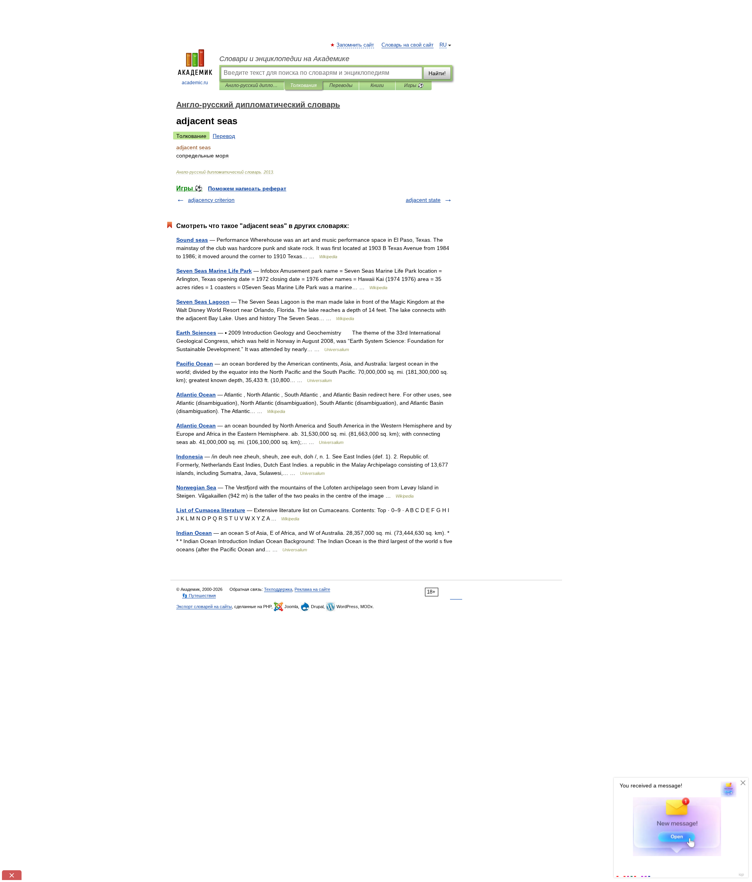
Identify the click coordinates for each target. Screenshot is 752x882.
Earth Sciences (196, 333)
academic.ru (195, 82)
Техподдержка (278, 589)
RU (442, 45)
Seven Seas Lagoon (203, 302)
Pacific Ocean (194, 363)
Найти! (437, 73)
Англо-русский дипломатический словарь (251, 85)
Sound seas (192, 240)
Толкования (303, 85)
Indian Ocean (194, 533)
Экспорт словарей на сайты (204, 606)
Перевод (224, 136)
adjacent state (423, 200)
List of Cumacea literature (210, 510)
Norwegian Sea (196, 487)
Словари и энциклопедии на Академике (284, 59)
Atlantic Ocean (196, 394)
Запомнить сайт (355, 45)
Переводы (340, 85)
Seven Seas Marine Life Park (214, 271)
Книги (377, 85)
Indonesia (189, 456)
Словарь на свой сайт (407, 45)
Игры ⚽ (413, 85)
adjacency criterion (211, 200)
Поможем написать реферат (247, 188)
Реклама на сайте (312, 589)
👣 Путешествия (199, 595)
